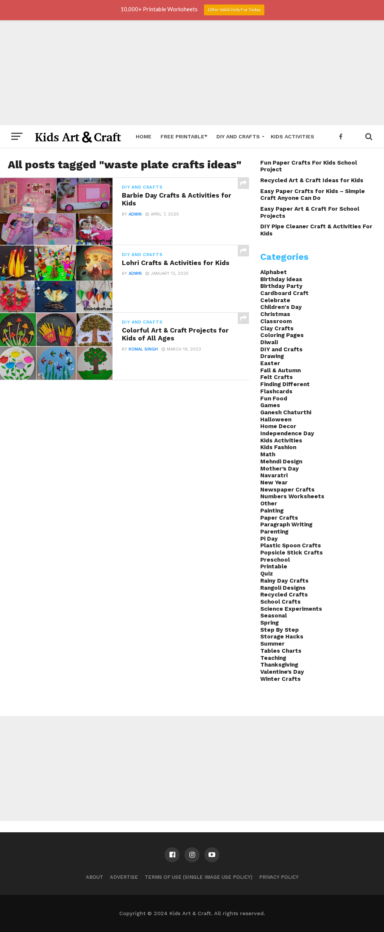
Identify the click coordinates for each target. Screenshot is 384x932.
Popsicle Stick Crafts (291, 552)
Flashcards (276, 391)
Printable (273, 566)
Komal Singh (143, 349)
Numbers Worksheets (292, 496)
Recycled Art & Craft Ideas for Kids (311, 180)
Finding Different (285, 384)
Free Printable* (183, 136)
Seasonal (273, 615)
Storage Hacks (281, 636)
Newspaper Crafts (287, 489)
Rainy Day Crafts (284, 580)
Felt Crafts (276, 377)
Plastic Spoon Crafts (290, 545)
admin (135, 214)
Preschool (275, 559)
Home (144, 136)
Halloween (275, 419)
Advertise (124, 877)
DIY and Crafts (238, 136)
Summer (272, 643)
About (94, 877)
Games (270, 405)
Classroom (276, 321)
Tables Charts (281, 650)
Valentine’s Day (282, 671)
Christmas (275, 314)
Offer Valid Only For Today (234, 9)
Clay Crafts (277, 328)
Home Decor (278, 426)
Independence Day (287, 433)
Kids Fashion (278, 447)
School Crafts (280, 601)
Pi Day (269, 538)
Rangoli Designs (283, 587)
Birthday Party (281, 286)
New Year (274, 482)
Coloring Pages (282, 335)
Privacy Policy (278, 877)
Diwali (269, 342)
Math (267, 454)
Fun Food (273, 398)
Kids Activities (292, 136)
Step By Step (279, 629)
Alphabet (273, 272)
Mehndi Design (281, 461)
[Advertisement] (192, 72)
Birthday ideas (281, 279)
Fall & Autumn (280, 370)
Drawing (272, 356)
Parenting (274, 531)
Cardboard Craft (284, 293)
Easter (270, 363)
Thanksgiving (279, 664)
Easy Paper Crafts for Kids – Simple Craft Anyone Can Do (312, 195)
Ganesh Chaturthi (285, 412)
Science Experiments (291, 608)
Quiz (266, 573)
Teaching (273, 658)
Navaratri (274, 475)
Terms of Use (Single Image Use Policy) (198, 877)
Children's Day (281, 307)
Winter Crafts (280, 679)
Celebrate (275, 300)
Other (268, 503)
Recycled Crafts (284, 594)
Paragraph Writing (286, 524)
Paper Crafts (279, 517)
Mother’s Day (279, 468)
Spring (269, 622)
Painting (272, 510)
